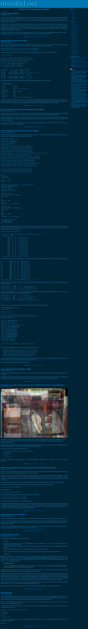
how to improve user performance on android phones (79, 66)
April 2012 (74, 23)
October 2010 (75, 27)
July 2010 (74, 31)
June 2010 (74, 32)
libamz (74, 15)
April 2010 (74, 35)
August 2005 (74, 53)
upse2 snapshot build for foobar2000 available (16, 369)
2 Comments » (40, 126)
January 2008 (75, 43)
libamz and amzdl (6, 592)
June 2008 (74, 38)
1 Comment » (40, 588)
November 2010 (75, 26)
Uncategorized (32, 36)
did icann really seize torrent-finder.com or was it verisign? (20, 131)
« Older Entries (4, 11)
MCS (74, 16)
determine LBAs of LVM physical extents (14, 40)
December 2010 (75, 25)
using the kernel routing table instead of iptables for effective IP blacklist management (28, 467)
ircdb (74, 14)
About (73, 10)
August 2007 (74, 47)
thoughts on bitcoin (81, 60)
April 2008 (74, 41)
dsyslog (74, 13)
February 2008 (75, 42)
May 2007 (74, 48)
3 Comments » (40, 365)
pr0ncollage (75, 18)
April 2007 (74, 49)
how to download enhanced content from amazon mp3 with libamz (22, 109)
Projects (73, 12)
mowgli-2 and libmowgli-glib (10, 13)
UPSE (74, 19)
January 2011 (74, 24)
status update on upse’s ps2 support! (13, 514)
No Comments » (40, 36)
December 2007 (75, 44)
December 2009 (75, 37)
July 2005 (74, 54)
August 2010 (74, 30)
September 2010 (75, 29)
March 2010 (74, 36)
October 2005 (75, 50)
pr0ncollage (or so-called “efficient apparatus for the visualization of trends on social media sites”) (32, 385)
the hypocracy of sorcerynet (10, 534)
